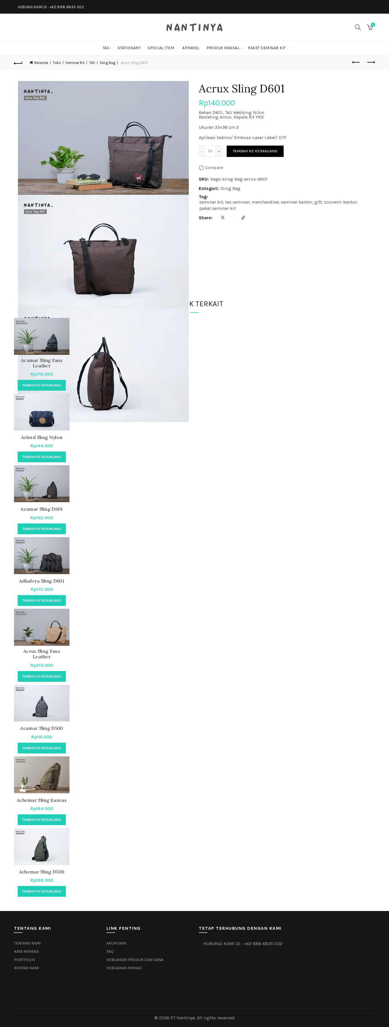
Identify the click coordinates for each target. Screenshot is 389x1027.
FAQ (110, 951)
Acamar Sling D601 (42, 509)
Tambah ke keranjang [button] (41, 385)
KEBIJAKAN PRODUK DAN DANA (135, 959)
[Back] (18, 62)
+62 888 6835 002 (67, 7)
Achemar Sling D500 (41, 872)
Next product (371, 62)
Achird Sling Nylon (41, 437)
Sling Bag (107, 63)
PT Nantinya (183, 1017)
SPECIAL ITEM (161, 47)
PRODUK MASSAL (223, 47)
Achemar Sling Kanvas (42, 800)
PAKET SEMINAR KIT (267, 47)
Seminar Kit (75, 63)
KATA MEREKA (26, 951)
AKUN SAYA (116, 943)
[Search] (358, 27)
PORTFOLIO (24, 959)
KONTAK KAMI (26, 968)
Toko (57, 63)
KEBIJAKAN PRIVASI (124, 968)
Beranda (41, 63)
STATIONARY (129, 47)
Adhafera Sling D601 (41, 581)
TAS (106, 47)
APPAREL (191, 47)
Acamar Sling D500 (41, 728)
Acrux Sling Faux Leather (41, 654)
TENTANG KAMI (27, 943)
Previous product (356, 62)
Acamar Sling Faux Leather (41, 363)
